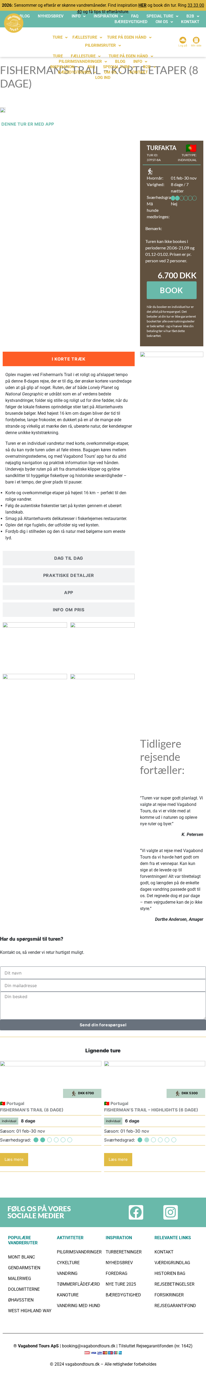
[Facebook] (136, 1212)
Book (171, 290)
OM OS (162, 21)
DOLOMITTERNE (24, 1289)
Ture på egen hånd (128, 56)
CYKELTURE (68, 1262)
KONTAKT (190, 21)
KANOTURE (68, 1294)
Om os (110, 72)
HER (142, 5)
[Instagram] (170, 1212)
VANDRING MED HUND (78, 1305)
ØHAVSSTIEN (21, 1300)
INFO (76, 16)
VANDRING (67, 1273)
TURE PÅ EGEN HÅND (126, 37)
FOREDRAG (116, 1273)
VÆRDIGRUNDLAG (172, 1262)
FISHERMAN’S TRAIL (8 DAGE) (32, 1109)
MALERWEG (19, 1278)
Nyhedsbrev (51, 16)
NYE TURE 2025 (121, 1284)
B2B (190, 16)
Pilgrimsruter (100, 45)
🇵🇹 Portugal (12, 1103)
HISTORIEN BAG (169, 1273)
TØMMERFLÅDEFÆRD (78, 1284)
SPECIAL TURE (159, 16)
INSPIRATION (106, 16)
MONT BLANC (21, 1257)
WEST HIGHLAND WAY (30, 1310)
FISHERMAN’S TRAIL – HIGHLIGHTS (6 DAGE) (151, 1109)
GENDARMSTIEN (24, 1267)
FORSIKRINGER (169, 1294)
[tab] (69, 359)
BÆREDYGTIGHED (131, 21)
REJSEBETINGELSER (174, 1284)
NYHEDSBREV (119, 1262)
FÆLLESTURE (84, 37)
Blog (25, 16)
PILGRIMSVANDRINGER (80, 62)
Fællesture (83, 56)
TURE (57, 37)
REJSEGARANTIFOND (175, 1305)
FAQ (134, 16)
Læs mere (14, 1159)
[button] (79, 16)
